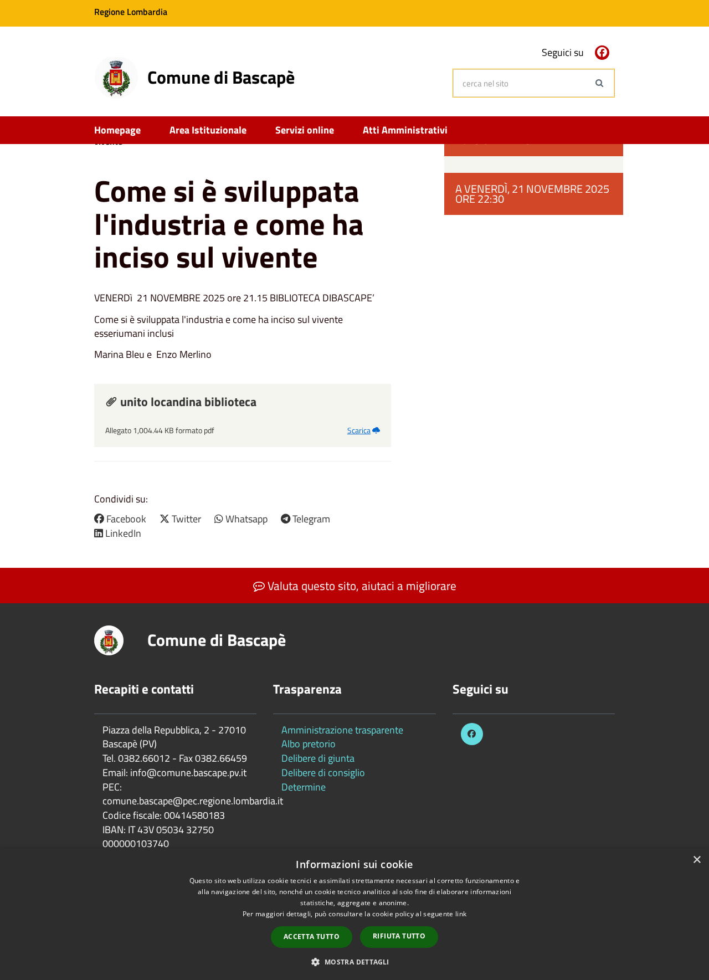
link (460, 914)
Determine (303, 786)
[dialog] (354, 914)
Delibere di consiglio (323, 772)
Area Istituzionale (207, 129)
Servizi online (304, 129)
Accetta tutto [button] (312, 936)
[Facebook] (602, 52)
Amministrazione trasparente (342, 729)
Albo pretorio (308, 743)
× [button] (696, 860)
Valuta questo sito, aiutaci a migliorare (360, 585)
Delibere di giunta (317, 758)
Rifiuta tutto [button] (399, 936)
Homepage (117, 129)
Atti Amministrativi (405, 129)
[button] (354, 961)
